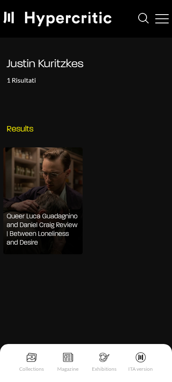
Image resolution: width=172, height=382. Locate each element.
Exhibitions (104, 369)
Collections (31, 369)
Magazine (67, 369)
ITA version (140, 369)
